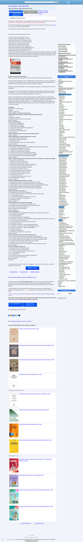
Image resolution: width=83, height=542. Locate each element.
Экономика (61, 211)
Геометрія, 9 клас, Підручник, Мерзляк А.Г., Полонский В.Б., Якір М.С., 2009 (36, 489)
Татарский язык (62, 170)
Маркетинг (61, 210)
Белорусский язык (63, 167)
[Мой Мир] (12, 315)
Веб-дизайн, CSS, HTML (64, 268)
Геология (61, 247)
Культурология (62, 147)
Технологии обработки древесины (66, 243)
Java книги (61, 249)
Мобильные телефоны (64, 236)
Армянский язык (62, 168)
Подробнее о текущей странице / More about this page (43, 12)
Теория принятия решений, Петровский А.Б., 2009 (30, 424)
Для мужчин (61, 270)
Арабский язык (62, 177)
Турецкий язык (62, 179)
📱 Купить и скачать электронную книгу (16, 14)
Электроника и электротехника (66, 226)
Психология (61, 126)
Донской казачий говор (64, 192)
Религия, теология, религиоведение (67, 137)
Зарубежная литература (64, 144)
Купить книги (32, 268)
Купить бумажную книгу (15, 303)
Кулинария (61, 277)
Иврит (60, 193)
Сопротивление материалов (65, 154)
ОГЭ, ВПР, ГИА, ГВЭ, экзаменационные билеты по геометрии (65, 63)
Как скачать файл (13, 271)
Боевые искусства (63, 278)
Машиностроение (63, 251)
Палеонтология (62, 139)
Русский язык (62, 97)
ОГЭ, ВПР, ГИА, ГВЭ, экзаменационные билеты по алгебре (65, 59)
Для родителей (62, 148)
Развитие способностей (64, 255)
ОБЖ (60, 122)
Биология (61, 104)
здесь (54, 25)
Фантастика (61, 265)
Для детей (61, 107)
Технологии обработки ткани (65, 238)
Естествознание (62, 142)
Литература (61, 98)
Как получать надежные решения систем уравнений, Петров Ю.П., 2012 (35, 440)
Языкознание (62, 198)
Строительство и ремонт (64, 237)
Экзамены (60, 86)
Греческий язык (62, 182)
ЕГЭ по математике (63, 51)
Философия (61, 128)
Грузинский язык (62, 199)
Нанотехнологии (62, 229)
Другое (59, 283)
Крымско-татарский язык (64, 174)
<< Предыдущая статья (25, 523)
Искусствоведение (63, 109)
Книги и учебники (62, 91)
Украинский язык (63, 166)
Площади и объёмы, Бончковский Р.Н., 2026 (29, 328)
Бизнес (60, 215)
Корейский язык (62, 173)
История (61, 123)
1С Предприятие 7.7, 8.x (64, 267)
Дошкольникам (62, 93)
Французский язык (63, 158)
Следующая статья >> (40, 523)
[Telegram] (16, 315)
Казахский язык (62, 180)
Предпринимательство (64, 217)
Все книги (60, 282)
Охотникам (61, 234)
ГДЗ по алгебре (62, 46)
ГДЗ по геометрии (62, 47)
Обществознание (63, 138)
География (61, 141)
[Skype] (17, 315)
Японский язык (62, 190)
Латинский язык (62, 164)
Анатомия (61, 116)
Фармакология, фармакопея (65, 227)
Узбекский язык (62, 171)
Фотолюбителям (62, 223)
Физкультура (62, 132)
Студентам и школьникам (64, 145)
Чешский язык (62, 188)
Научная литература (63, 150)
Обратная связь (61, 286)
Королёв (29, 321)
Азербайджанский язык (64, 176)
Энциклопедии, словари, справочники (66, 280)
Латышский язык (63, 183)
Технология (61, 110)
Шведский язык (62, 189)
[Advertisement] (45, 41)
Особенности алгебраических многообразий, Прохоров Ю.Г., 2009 (34, 409)
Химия (60, 103)
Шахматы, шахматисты (64, 257)
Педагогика (61, 113)
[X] (19, 315)
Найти (59, 284)
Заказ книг (61, 248)
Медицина (61, 260)
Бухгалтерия (62, 214)
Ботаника (61, 117)
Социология (61, 112)
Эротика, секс (62, 273)
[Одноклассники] (11, 315)
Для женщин (62, 252)
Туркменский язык (63, 202)
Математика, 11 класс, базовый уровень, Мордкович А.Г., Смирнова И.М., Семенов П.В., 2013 (35, 460)
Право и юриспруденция (64, 129)
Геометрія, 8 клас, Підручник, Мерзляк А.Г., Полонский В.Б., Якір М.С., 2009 (36, 506)
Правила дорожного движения (66, 115)
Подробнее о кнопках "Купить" (18, 18)
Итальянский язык (63, 163)
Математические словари (64, 53)
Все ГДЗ (60, 83)
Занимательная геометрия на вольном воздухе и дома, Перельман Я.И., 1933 (36, 345)
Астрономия (62, 131)
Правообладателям (34, 271)
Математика (61, 95)
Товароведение (62, 218)
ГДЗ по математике (63, 49)
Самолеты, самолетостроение (66, 233)
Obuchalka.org (11, 539)
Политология (62, 106)
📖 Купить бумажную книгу (16, 11)
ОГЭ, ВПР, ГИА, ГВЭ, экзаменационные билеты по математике (65, 67)
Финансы (61, 212)
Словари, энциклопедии (64, 274)
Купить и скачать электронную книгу (30, 304)
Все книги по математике (64, 44)
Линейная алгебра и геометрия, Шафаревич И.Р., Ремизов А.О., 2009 (34, 393)
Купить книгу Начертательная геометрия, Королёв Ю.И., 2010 (22, 277)
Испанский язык (62, 160)
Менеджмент (62, 208)
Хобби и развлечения (64, 224)
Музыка (60, 134)
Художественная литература (65, 119)
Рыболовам (61, 271)
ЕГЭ (59, 85)
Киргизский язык (62, 201)
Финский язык (62, 196)
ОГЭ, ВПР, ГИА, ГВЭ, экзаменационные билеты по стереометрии (65, 71)
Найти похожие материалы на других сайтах (30, 12)
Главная (60, 79)
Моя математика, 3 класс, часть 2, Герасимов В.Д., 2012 (31, 475)
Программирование (63, 258)
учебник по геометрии (16, 321)
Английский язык (63, 157)
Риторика (61, 120)
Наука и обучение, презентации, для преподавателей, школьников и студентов (66, 89)
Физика (60, 100)
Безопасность (62, 275)
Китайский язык (62, 195)
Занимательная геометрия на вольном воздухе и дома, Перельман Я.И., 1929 (36, 359)
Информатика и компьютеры (65, 101)
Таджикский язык (63, 205)
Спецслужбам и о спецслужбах (66, 261)
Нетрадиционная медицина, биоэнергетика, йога (65, 264)
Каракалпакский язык (64, 204)
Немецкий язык (62, 161)
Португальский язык (63, 186)
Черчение (61, 125)
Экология (61, 135)
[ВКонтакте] (9, 315)
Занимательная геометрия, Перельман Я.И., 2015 (30, 374)
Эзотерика (61, 221)
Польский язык (62, 185)
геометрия (24, 321)
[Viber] (14, 315)
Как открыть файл (24, 271)
